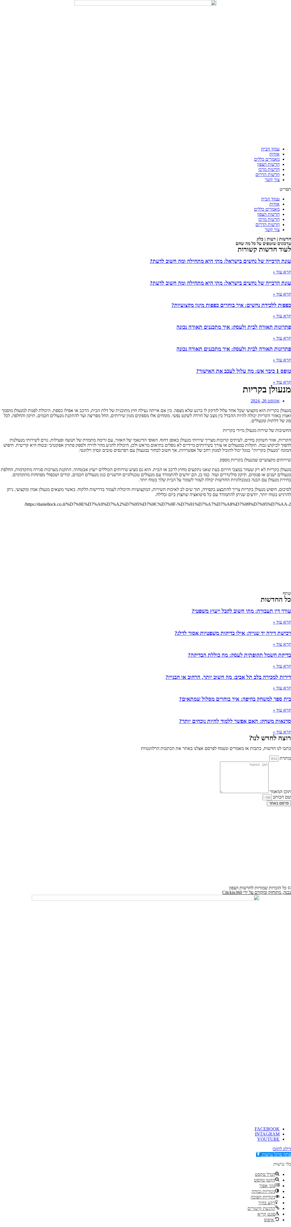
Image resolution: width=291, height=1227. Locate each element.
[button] (145, 189)
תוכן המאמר (280, 791)
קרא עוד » (282, 271)
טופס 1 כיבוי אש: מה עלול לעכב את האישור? (243, 371)
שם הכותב (281, 797)
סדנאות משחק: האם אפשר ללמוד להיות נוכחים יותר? (235, 721)
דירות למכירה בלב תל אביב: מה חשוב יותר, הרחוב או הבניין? (228, 677)
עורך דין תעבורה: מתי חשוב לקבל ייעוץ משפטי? (241, 611)
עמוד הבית (270, 149)
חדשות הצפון (268, 164)
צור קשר (272, 179)
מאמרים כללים (267, 159)
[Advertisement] (145, 551)
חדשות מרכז (269, 169)
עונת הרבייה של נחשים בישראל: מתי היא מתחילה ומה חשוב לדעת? (220, 261)
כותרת (284, 758)
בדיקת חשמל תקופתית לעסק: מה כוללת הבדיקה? (239, 655)
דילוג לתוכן (282, 1148)
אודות (274, 154)
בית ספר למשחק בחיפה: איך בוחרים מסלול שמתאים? (235, 699)
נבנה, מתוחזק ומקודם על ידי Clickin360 (256, 892)
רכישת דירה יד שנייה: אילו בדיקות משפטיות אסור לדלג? (232, 633)
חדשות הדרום (267, 174)
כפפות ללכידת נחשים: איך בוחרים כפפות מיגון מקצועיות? (231, 305)
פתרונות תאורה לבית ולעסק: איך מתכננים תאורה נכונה (233, 327)
